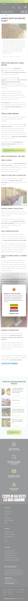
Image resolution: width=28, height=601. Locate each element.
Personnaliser (14, 310)
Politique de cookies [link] (14, 313)
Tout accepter (14, 305)
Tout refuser (14, 307)
